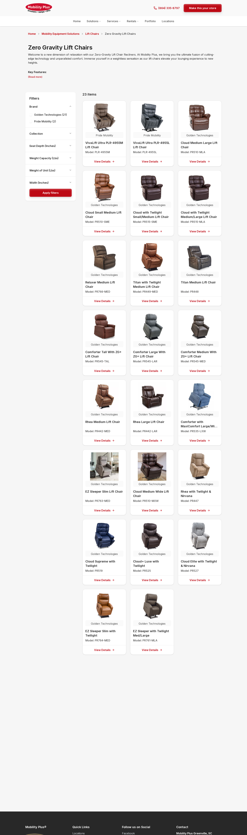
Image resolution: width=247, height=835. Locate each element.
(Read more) (35, 76)
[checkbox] (30, 114)
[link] (120, 34)
